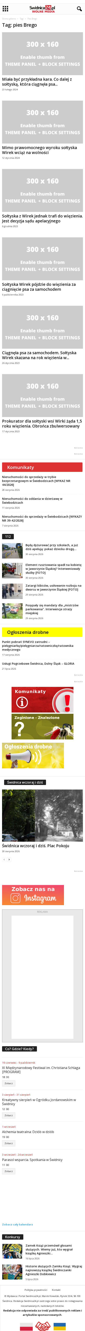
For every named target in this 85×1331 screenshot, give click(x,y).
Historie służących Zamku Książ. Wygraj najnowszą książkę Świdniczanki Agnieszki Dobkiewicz (54, 1270)
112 (8, 536)
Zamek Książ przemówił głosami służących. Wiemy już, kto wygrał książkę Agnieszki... (49, 1249)
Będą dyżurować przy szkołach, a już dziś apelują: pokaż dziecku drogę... (52, 547)
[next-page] (9, 859)
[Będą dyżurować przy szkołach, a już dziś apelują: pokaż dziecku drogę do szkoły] (12, 551)
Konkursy (12, 1237)
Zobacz (9, 1083)
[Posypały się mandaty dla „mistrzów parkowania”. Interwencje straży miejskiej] (12, 611)
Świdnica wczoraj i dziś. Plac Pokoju (35, 845)
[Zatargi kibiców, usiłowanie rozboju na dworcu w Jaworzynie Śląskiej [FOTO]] (12, 591)
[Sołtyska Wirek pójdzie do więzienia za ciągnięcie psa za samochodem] (42, 258)
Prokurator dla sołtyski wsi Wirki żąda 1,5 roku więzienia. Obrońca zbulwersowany (42, 423)
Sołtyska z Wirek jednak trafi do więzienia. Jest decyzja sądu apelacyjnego (42, 218)
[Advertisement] (42, 977)
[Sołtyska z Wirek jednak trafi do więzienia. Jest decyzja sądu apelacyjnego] (42, 190)
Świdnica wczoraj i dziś (25, 782)
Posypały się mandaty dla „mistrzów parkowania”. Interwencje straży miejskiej (52, 609)
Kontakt (56, 1289)
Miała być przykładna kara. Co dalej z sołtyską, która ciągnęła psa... (37, 82)
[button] (78, 9)
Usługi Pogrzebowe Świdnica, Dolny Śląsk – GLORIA (38, 664)
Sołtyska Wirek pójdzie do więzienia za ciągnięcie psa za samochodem (39, 287)
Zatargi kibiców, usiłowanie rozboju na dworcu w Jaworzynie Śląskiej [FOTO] (53, 587)
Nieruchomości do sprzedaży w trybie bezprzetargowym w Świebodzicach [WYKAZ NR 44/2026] (36, 481)
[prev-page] (4, 859)
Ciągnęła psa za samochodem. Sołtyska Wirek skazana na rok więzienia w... (39, 355)
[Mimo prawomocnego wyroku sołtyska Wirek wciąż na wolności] (42, 122)
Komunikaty (20, 467)
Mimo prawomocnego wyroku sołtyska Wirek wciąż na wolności (39, 150)
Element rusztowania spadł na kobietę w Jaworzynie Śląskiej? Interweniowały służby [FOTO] (53, 569)
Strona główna (9, 18)
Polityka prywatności (36, 1289)
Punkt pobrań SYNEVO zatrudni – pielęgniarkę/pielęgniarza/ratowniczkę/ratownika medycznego (37, 646)
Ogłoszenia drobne (28, 632)
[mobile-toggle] (5, 8)
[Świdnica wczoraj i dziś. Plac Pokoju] (42, 815)
